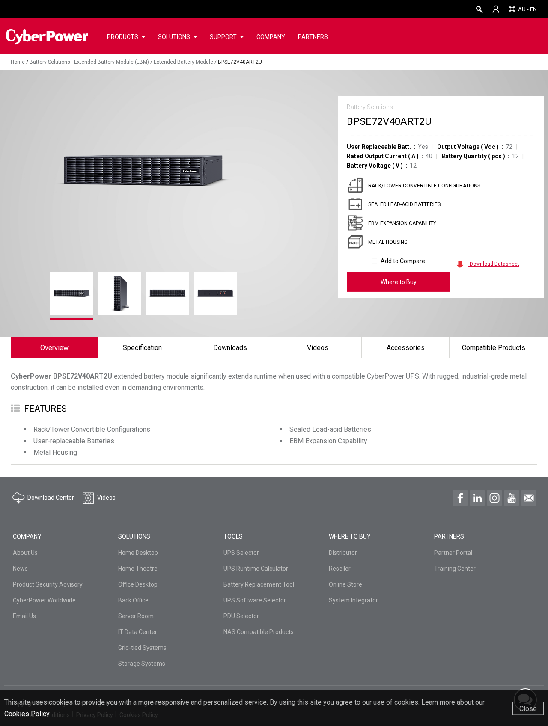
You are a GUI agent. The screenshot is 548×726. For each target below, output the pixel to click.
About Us (25, 552)
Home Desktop (138, 552)
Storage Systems (141, 663)
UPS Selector (241, 552)
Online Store (345, 584)
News (20, 568)
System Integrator (353, 600)
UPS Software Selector (254, 600)
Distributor (343, 552)
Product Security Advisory (48, 584)
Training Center (455, 568)
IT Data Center (137, 631)
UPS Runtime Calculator (255, 568)
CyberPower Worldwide (44, 600)
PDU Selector (241, 616)
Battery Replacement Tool (258, 584)
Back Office (133, 600)
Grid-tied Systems (142, 647)
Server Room (136, 616)
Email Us (24, 616)
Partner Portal (453, 552)
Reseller (340, 568)
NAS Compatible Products (258, 631)
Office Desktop (138, 584)
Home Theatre (138, 568)
